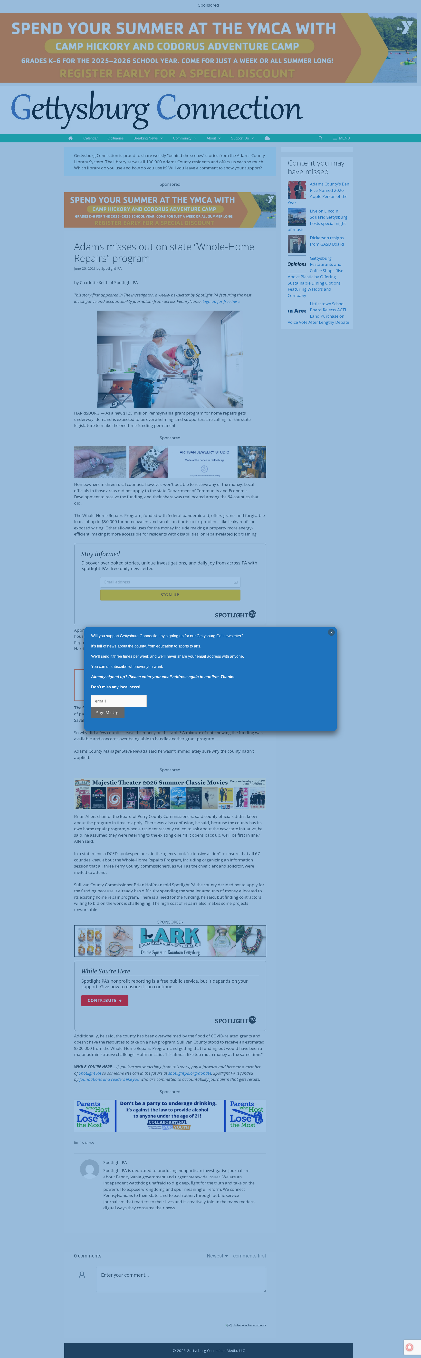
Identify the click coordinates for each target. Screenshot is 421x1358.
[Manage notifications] (409, 1347)
